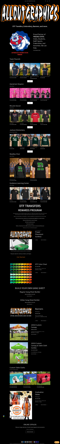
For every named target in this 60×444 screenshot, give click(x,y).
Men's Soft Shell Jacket (23, 200)
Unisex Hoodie (11, 123)
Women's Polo (32, 200)
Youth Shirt (11, 147)
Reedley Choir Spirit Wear (33, 179)
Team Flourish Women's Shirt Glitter (45, 76)
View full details (43, 272)
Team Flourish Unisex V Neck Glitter (24, 76)
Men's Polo (11, 200)
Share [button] (37, 272)
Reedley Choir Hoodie (12, 179)
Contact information (36, 443)
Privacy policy (26, 443)
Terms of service (42, 443)
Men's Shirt (31, 123)
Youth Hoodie (42, 147)
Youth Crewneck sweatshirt (33, 147)
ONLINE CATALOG (30, 431)
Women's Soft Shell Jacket (43, 200)
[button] (46, 1)
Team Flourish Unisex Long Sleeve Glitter (34, 77)
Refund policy (31, 443)
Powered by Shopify (21, 443)
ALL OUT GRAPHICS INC (15, 443)
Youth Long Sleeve (22, 147)
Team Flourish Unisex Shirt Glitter (14, 76)
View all (30, 81)
